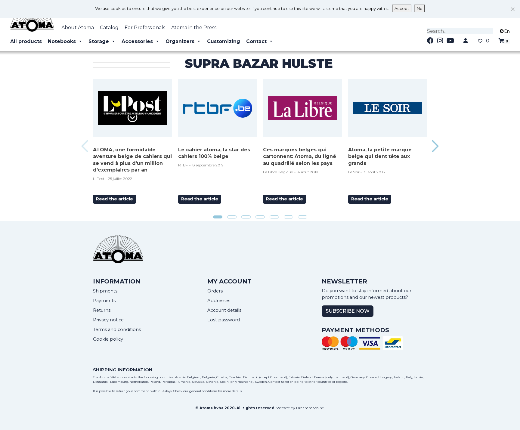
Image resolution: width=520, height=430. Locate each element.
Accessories (137, 41)
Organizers (180, 41)
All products (26, 41)
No (419, 8)
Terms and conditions (117, 329)
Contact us (276, 382)
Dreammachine (310, 408)
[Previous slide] (85, 146)
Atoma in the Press (193, 27)
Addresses (218, 300)
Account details (224, 310)
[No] (512, 9)
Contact (256, 41)
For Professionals (145, 27)
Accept (402, 8)
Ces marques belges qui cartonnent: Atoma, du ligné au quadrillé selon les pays (299, 156)
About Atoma (77, 27)
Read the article (114, 199)
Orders (215, 291)
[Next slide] (435, 146)
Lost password (223, 320)
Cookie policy (108, 339)
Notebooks (62, 41)
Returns (101, 310)
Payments (104, 300)
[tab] (218, 217)
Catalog (109, 27)
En (507, 31)
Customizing (223, 41)
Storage (98, 41)
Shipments (105, 291)
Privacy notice (108, 320)
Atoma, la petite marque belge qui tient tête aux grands (380, 156)
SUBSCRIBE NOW (348, 311)
